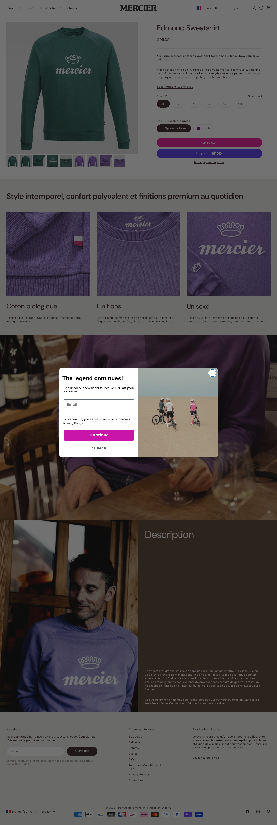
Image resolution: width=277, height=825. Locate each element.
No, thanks (99, 448)
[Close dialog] (212, 373)
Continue (99, 435)
